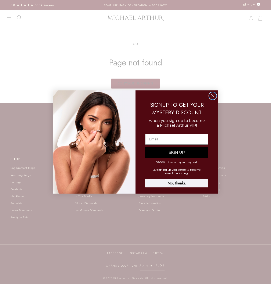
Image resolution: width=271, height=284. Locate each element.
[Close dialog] (212, 96)
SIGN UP (177, 152)
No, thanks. (177, 183)
